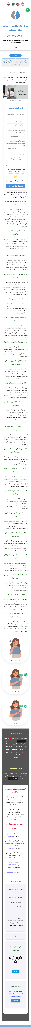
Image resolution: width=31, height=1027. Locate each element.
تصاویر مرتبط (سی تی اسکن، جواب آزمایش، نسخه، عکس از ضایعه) (15, 170)
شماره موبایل (15, 143)
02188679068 (10, 872)
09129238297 (11, 836)
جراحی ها (22, 749)
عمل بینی (6, 738)
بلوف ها (16, 757)
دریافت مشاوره (21, 741)
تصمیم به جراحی (10, 741)
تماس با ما (9, 754)
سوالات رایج (6, 61)
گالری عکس (23, 744)
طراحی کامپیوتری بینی (20, 62)
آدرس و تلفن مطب (13, 993)
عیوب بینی (14, 749)
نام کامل (16, 131)
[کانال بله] (15, 976)
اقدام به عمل (18, 746)
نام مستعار (15, 121)
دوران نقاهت (9, 746)
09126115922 (9, 857)
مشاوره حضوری (15, 61)
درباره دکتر (15, 738)
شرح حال (22, 154)
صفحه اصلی (24, 738)
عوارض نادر (18, 754)
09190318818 (11, 864)
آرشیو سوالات (8, 62)
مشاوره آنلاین (23, 61)
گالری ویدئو (14, 744)
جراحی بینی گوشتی (16, 996)
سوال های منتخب (15, 64)
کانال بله (19, 881)
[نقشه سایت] (15, 1005)
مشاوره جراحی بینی (22, 194)
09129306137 (12, 848)
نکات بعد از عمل (15, 752)
